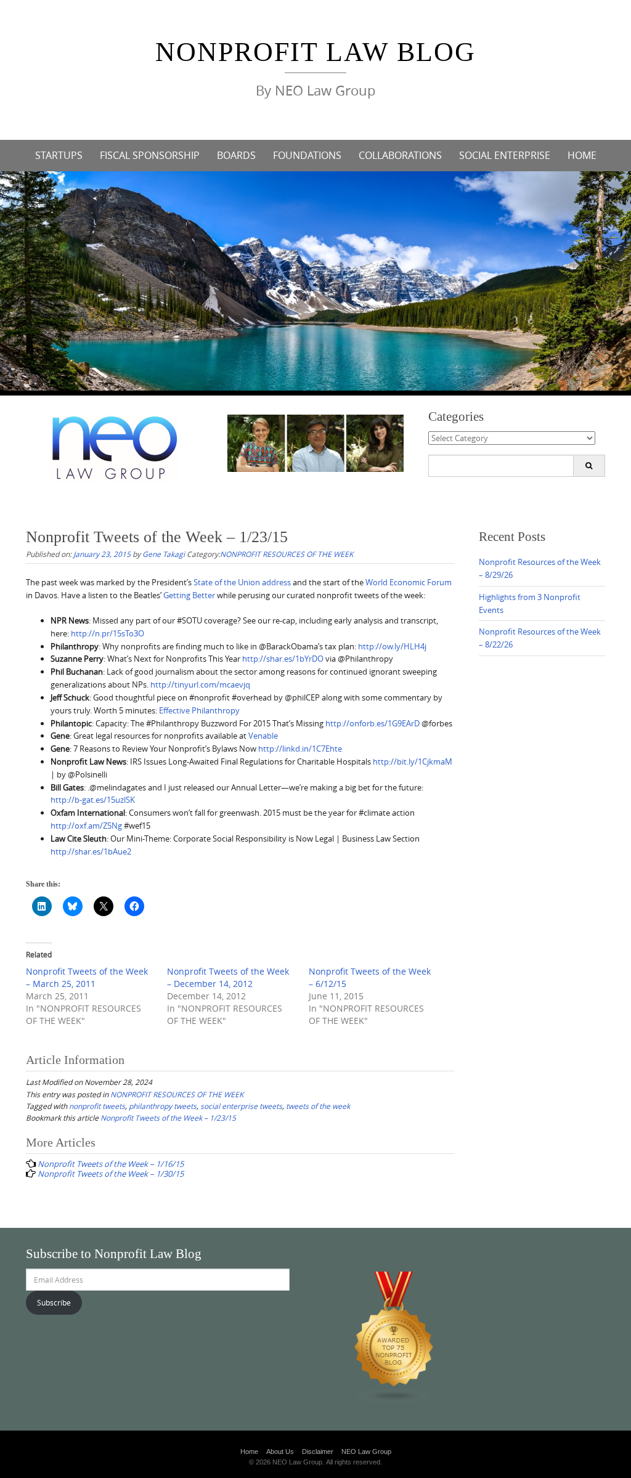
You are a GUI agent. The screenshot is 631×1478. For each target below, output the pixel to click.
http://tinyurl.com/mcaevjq (200, 684)
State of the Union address (242, 582)
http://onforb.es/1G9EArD (372, 723)
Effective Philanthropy (199, 710)
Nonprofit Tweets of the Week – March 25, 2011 (87, 977)
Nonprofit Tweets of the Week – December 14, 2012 (228, 977)
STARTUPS (59, 155)
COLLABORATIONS (400, 155)
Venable (263, 735)
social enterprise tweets (241, 1106)
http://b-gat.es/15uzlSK (93, 799)
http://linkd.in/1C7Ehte (300, 748)
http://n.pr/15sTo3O (107, 633)
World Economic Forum (408, 582)
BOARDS (236, 155)
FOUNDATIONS (307, 155)
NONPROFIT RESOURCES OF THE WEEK (286, 554)
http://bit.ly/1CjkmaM (412, 761)
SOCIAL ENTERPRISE (504, 155)
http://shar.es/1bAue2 (91, 851)
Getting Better (189, 595)
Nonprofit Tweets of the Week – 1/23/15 (168, 1118)
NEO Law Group (366, 1451)
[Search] (588, 466)
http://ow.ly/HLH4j (392, 646)
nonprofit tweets (97, 1106)
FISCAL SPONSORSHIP (150, 155)
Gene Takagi (163, 554)
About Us (280, 1451)
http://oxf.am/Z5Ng (86, 825)
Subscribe (54, 1302)
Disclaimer (317, 1451)
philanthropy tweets (163, 1106)
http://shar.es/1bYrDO (283, 658)
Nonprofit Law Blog (315, 52)
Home (249, 1451)
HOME (582, 155)
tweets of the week (318, 1106)
